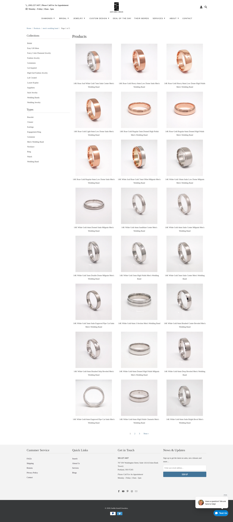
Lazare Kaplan (32, 83)
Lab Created (32, 78)
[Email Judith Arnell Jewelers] (136, 491)
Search (74, 459)
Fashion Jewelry (33, 58)
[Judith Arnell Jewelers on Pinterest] (127, 491)
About (174, 18)
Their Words (141, 18)
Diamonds (48, 18)
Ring (29, 152)
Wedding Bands (33, 98)
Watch (29, 157)
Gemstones (31, 63)
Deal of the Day (122, 18)
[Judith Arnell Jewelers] (116, 7)
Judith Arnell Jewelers (119, 508)
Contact (30, 477)
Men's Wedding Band (35, 142)
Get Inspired (32, 68)
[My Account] (201, 7)
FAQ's (29, 459)
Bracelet (30, 117)
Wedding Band (33, 162)
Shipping (30, 463)
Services (75, 468)
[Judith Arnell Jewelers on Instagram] (132, 491)
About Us (76, 463)
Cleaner (30, 122)
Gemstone (31, 137)
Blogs (74, 473)
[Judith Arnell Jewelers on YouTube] (123, 491)
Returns (30, 468)
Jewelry (79, 18)
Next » (146, 434)
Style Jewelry (32, 93)
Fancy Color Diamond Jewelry (39, 53)
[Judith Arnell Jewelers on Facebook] (119, 491)
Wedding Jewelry (34, 102)
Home (29, 28)
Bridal (29, 43)
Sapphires (31, 88)
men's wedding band (50, 28)
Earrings (30, 127)
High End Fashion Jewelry (37, 73)
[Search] (206, 7)
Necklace (30, 147)
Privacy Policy (32, 473)
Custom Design (99, 18)
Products (37, 28)
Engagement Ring (34, 132)
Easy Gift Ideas (33, 48)
